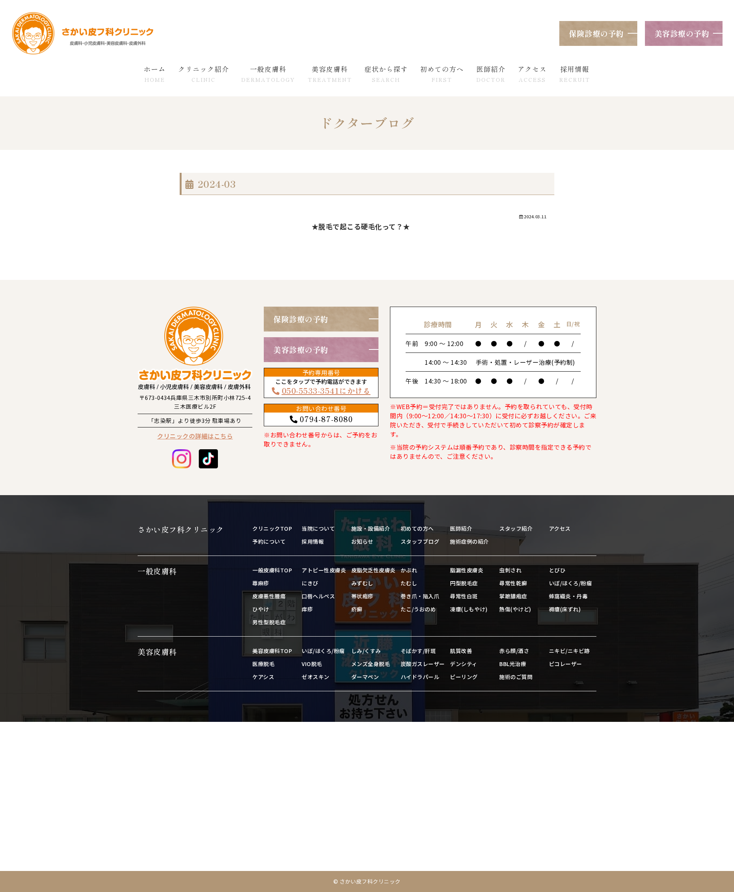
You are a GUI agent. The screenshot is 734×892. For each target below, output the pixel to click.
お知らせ (362, 541)
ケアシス (263, 676)
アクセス (560, 528)
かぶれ (409, 570)
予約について (269, 541)
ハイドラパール (420, 676)
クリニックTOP (272, 528)
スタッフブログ (420, 541)
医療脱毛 (263, 663)
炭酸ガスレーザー (423, 663)
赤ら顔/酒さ (514, 650)
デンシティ (463, 663)
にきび (310, 583)
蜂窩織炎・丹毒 (568, 596)
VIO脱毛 (312, 663)
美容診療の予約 (682, 33)
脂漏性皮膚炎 (466, 570)
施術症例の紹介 (469, 541)
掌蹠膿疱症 (513, 596)
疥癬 (356, 609)
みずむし (362, 583)
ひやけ (260, 609)
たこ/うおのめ (418, 609)
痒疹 (307, 609)
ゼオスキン (316, 676)
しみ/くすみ (366, 650)
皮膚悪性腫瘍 (269, 596)
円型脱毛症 (464, 583)
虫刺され (510, 570)
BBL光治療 (512, 663)
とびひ (557, 570)
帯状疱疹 (362, 596)
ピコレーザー (565, 663)
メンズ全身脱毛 (370, 663)
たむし (409, 583)
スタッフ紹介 (516, 528)
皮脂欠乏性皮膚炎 (373, 570)
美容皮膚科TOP (272, 650)
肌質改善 (461, 650)
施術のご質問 (516, 676)
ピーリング (464, 676)
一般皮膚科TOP (272, 570)
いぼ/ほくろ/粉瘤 (570, 583)
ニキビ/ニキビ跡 (569, 650)
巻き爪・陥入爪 (420, 596)
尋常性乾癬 (513, 583)
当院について (318, 528)
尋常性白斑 (464, 596)
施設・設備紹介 (370, 528)
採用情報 (313, 541)
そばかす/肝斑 (418, 650)
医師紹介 (461, 528)
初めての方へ (417, 528)
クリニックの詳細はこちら (195, 435)
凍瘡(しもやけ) (468, 609)
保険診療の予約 (596, 33)
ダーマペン (365, 676)
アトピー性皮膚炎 (324, 570)
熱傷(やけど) (515, 609)
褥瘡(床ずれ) (565, 609)
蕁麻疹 (260, 583)
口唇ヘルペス (318, 596)
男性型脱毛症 (269, 622)
